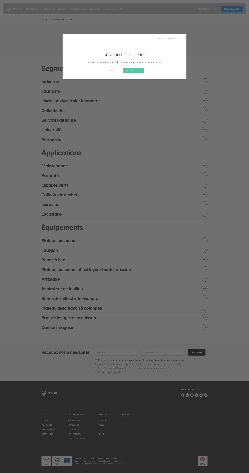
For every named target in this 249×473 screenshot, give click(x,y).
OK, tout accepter (134, 71)
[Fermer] (124, 236)
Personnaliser (111, 71)
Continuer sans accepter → (170, 38)
